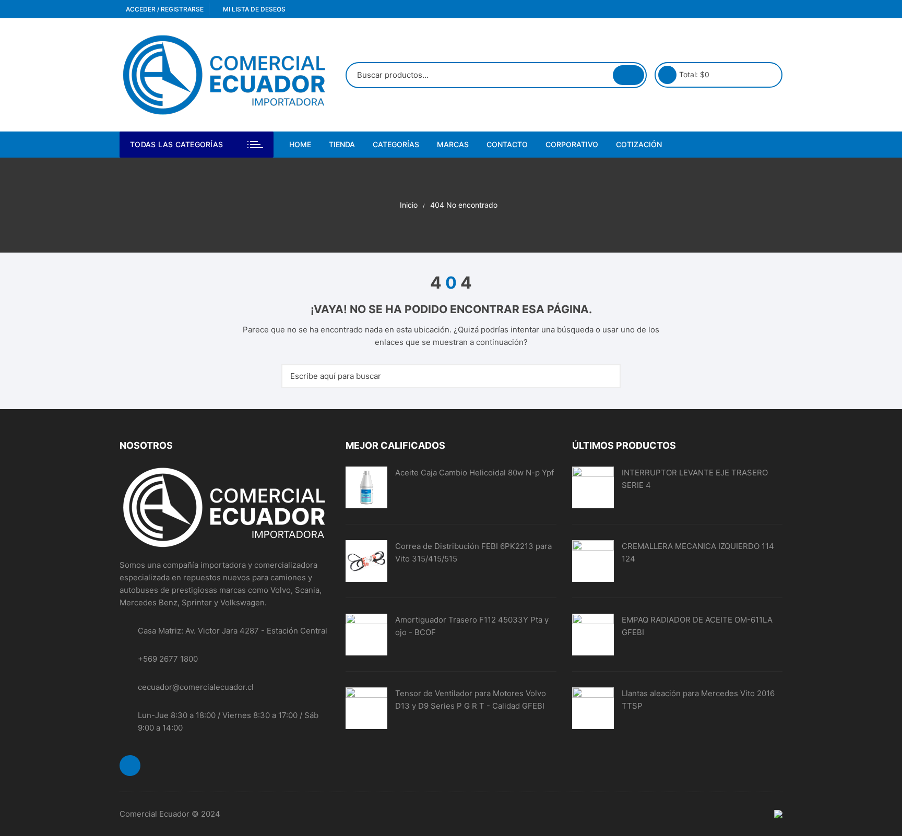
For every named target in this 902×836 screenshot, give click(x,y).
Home (300, 144)
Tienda (342, 144)
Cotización (639, 144)
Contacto (507, 144)
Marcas (453, 144)
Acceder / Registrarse (164, 9)
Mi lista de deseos (253, 9)
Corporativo (571, 144)
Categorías (396, 144)
